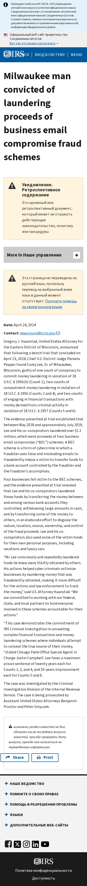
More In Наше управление (34, 255)
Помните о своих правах (34, 793)
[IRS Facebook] (8, 843)
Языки (16, 814)
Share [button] (18, 757)
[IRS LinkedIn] (35, 843)
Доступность (43, 878)
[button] (50, 54)
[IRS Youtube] (45, 843)
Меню (76, 54)
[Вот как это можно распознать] (43, 39)
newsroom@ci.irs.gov (37, 333)
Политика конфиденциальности (43, 870)
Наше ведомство (27, 783)
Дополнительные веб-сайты (39, 825)
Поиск (23, 54)
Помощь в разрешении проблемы (43, 804)
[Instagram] (26, 843)
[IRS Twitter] (17, 843)
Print (48, 757)
